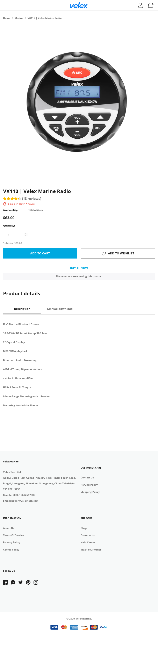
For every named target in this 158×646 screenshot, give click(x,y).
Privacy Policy (11, 542)
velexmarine (11, 461)
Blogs (84, 528)
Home (6, 18)
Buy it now (79, 268)
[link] (7, 582)
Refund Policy (89, 484)
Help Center (88, 542)
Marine (19, 18)
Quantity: (9, 225)
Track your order (91, 549)
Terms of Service (13, 535)
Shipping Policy (90, 492)
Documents (88, 535)
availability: (10, 210)
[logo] (79, 5)
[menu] (6, 5)
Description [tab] (22, 309)
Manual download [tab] (60, 309)
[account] (140, 4)
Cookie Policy (11, 549)
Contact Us (87, 477)
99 (57, 276)
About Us (8, 528)
